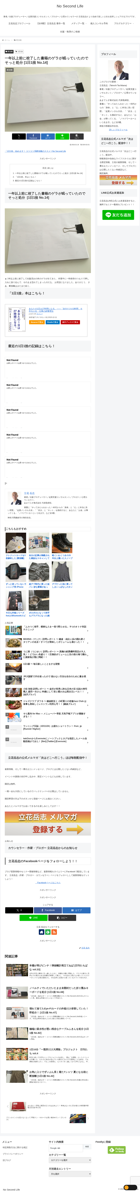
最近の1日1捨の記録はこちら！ (28, 181)
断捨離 (10, 51)
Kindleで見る (52, 322)
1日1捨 (20, 51)
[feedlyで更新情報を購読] (48, 932)
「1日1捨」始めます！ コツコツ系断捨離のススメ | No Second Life (35, 151)
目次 (45, 168)
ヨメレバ (40, 314)
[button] (77, 136)
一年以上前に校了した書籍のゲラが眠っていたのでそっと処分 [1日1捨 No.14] (49, 173)
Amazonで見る (37, 322)
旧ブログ (7, 1160)
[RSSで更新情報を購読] (54, 932)
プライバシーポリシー (13, 1154)
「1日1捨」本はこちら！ (25, 177)
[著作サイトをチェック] (41, 932)
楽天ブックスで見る (70, 322)
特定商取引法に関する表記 (15, 1147)
